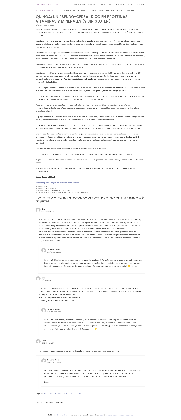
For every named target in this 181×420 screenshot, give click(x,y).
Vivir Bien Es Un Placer (61, 415)
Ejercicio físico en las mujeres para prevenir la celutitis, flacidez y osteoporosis (63, 192)
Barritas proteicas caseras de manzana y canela (54, 190)
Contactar (139, 5)
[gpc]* (102, 415)
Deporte (103, 5)
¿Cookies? (122, 415)
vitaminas (53, 188)
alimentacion (79, 5)
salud (111, 5)
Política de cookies (111, 415)
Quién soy (120, 5)
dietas (47, 188)
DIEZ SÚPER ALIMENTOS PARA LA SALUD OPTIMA (63, 394)
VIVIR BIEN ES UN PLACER (47, 4)
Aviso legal (129, 415)
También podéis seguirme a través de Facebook (57, 182)
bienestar (91, 5)
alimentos (41, 188)
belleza (129, 5)
